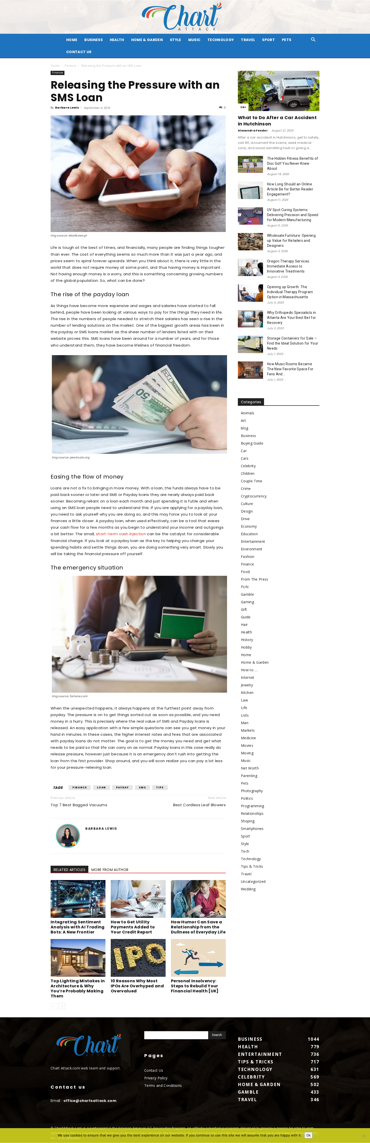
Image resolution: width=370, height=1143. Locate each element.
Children (248, 473)
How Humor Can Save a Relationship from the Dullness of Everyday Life (198, 927)
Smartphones (252, 828)
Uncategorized (253, 881)
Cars (244, 458)
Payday (122, 787)
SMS (142, 787)
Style (175, 39)
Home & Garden (147, 39)
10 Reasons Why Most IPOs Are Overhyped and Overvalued (137, 986)
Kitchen (247, 692)
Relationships (252, 813)
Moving (247, 753)
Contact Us (78, 51)
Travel (248, 39)
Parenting (249, 775)
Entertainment (253, 541)
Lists (245, 715)
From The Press (254, 579)
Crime (246, 488)
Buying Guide (252, 443)
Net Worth (250, 768)
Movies (247, 745)
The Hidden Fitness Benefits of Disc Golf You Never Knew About (292, 163)
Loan (101, 787)
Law (244, 700)
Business (93, 39)
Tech (245, 851)
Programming (252, 805)
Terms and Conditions (163, 1085)
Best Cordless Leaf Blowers (199, 805)
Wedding (248, 889)
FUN (244, 586)
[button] (313, 40)
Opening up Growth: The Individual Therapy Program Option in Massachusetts (290, 292)
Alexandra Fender (253, 130)
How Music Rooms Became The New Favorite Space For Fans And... (290, 369)
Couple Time (252, 481)
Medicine (248, 737)
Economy (249, 526)
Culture (247, 503)
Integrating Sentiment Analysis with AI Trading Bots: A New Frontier (78, 927)
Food (245, 571)
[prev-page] (54, 1006)
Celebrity (248, 465)
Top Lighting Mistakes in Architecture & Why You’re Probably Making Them (78, 988)
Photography (252, 790)
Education (249, 533)
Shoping (247, 821)
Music (194, 39)
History (247, 639)
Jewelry (247, 685)
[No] (363, 1135)
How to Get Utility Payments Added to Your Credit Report (133, 927)
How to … (249, 669)
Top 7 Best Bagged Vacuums (79, 805)
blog (244, 428)
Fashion (247, 556)
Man (244, 722)
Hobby (246, 647)
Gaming (247, 601)
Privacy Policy (155, 1077)
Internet (247, 677)
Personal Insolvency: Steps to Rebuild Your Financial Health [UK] (195, 986)
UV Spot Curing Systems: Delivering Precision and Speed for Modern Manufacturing (292, 215)
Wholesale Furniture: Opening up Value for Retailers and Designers (291, 240)
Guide (246, 617)
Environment (252, 549)
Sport (268, 39)
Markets (248, 730)
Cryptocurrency (254, 496)
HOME (71, 39)
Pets (286, 39)
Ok (308, 1135)
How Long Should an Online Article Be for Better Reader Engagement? (290, 189)
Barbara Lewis (67, 108)
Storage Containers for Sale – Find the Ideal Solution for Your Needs (292, 343)
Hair (244, 624)
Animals (247, 413)
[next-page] (62, 1006)
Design (247, 511)
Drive (245, 518)
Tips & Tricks (252, 866)
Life (244, 707)
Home (55, 65)
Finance (70, 65)
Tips (160, 787)
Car (243, 107)
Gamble (247, 594)
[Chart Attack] (185, 17)
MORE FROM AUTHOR (109, 869)
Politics (247, 798)
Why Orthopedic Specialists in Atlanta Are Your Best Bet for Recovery (291, 318)
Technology (220, 39)
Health (117, 39)
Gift (244, 609)
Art (243, 420)
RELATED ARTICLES (69, 869)
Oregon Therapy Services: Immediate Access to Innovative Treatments (288, 266)
